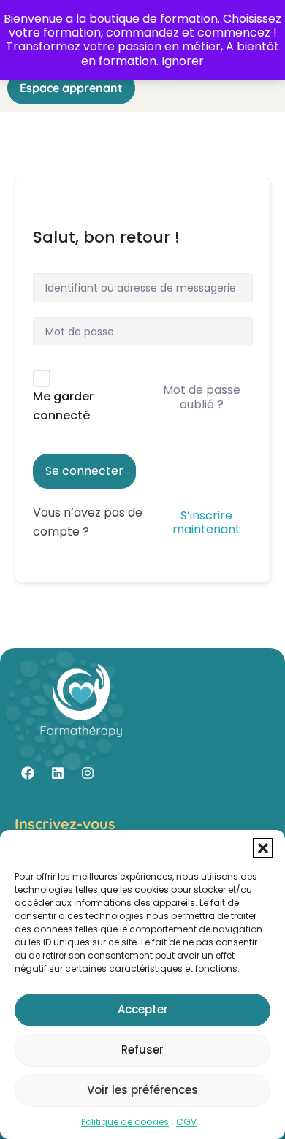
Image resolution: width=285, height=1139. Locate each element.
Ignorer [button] (183, 61)
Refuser (142, 1049)
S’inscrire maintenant (206, 522)
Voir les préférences (142, 1089)
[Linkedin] (58, 773)
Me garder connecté (63, 406)
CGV (186, 1122)
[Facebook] (28, 773)
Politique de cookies (125, 1122)
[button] (263, 848)
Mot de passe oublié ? (201, 396)
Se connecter (84, 470)
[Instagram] (88, 773)
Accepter (143, 1009)
